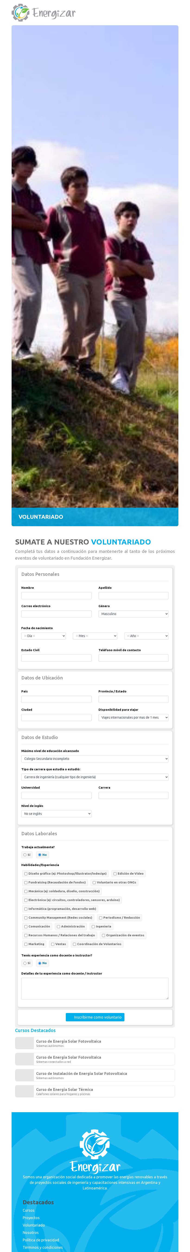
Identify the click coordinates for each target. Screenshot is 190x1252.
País (24, 691)
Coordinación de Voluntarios (99, 944)
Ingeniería (103, 926)
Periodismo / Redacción (121, 917)
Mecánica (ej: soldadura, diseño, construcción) (64, 891)
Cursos (29, 1210)
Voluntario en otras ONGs (116, 882)
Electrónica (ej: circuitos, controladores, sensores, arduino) (74, 900)
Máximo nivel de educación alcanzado (50, 751)
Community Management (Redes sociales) (60, 917)
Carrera (104, 787)
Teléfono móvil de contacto (119, 650)
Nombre (27, 587)
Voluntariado (34, 1225)
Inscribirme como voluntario (97, 1017)
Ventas (60, 944)
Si (29, 855)
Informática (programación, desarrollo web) (62, 909)
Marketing (36, 944)
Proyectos (31, 1218)
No (44, 855)
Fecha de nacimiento (37, 628)
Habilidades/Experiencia (40, 865)
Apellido (105, 587)
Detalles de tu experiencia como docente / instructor (61, 973)
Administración (73, 926)
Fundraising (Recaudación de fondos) (57, 882)
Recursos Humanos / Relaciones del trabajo (61, 935)
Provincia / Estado (112, 691)
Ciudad (26, 709)
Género (104, 606)
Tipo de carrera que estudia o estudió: (50, 769)
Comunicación (39, 926)
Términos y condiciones (43, 1247)
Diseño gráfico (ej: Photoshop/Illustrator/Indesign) (67, 873)
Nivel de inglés (32, 806)
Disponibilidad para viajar (118, 709)
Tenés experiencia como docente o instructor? (56, 955)
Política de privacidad (41, 1240)
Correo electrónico (36, 606)
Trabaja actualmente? (38, 847)
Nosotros (31, 1232)
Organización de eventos (125, 935)
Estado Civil (30, 650)
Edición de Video (131, 873)
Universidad (30, 787)
